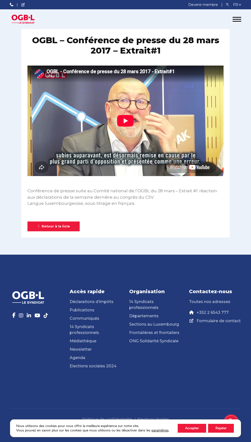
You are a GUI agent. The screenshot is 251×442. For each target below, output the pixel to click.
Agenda (77, 357)
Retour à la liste (56, 226)
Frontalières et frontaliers (154, 332)
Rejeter (220, 428)
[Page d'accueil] (28, 19)
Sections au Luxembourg (154, 324)
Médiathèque (83, 341)
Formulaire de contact (219, 320)
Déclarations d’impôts (91, 301)
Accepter (192, 428)
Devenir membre (203, 4)
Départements (144, 316)
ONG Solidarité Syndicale (153, 341)
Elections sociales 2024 (93, 366)
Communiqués (84, 318)
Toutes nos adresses (209, 301)
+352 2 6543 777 (213, 312)
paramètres (160, 430)
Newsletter (81, 349)
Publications (82, 310)
